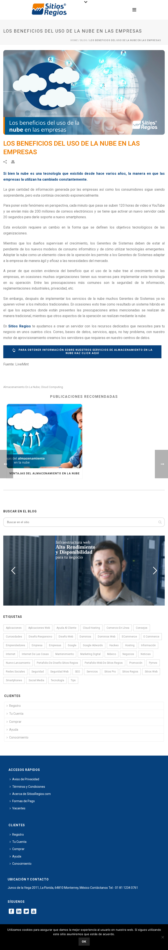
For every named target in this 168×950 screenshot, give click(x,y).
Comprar (15, 721)
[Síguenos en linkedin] (18, 911)
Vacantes (18, 808)
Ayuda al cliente (66, 627)
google (72, 645)
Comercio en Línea (118, 627)
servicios (92, 671)
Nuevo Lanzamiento (18, 662)
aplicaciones (14, 627)
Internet (10, 654)
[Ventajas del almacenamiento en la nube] (44, 436)
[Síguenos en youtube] (33, 911)
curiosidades (14, 636)
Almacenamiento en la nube (21, 387)
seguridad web (59, 671)
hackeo (114, 645)
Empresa (37, 645)
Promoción (135, 662)
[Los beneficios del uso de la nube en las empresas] (84, 92)
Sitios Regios (130, 671)
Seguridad (38, 671)
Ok (84, 941)
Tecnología (57, 680)
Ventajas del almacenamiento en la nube (44, 473)
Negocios (128, 654)
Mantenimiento (64, 654)
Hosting (130, 645)
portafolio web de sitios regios (104, 662)
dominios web (106, 636)
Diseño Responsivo (40, 636)
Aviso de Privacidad (25, 779)
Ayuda (13, 729)
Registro (15, 705)
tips (73, 680)
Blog (83, 40)
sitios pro (110, 671)
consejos (141, 627)
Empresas (55, 645)
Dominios (85, 636)
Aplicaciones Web (39, 627)
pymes (153, 662)
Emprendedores (15, 645)
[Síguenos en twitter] (26, 911)
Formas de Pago (23, 801)
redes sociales (15, 671)
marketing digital (90, 654)
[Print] (15, 161)
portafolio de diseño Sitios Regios (57, 662)
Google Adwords (93, 645)
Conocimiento (18, 737)
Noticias (146, 654)
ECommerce (129, 636)
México (111, 654)
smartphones (14, 680)
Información (148, 645)
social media (36, 680)
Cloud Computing (52, 387)
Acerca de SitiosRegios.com (31, 794)
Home (74, 40)
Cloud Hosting (91, 627)
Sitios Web (151, 671)
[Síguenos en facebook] (11, 911)
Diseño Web (66, 636)
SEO (77, 671)
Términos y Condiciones (28, 786)
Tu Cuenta (16, 713)
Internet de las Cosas (35, 654)
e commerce (151, 636)
